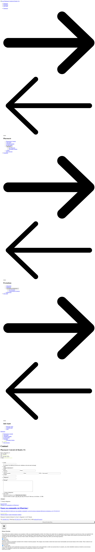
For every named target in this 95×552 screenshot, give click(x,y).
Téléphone (6, 477)
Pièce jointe (5, 493)
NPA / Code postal (43, 473)
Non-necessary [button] (5, 544)
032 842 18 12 (6, 455)
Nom (4, 469)
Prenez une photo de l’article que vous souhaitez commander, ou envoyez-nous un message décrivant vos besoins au (26, 511)
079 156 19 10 (17, 519)
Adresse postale (6, 473)
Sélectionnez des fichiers (21, 495)
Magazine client (9, 426)
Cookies (10, 514)
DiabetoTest (8, 292)
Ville (25, 473)
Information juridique (16, 514)
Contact (8, 150)
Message (5, 480)
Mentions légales (4, 514)
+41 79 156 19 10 (56, 511)
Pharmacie (5, 3)
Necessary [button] (4, 537)
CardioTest (8, 287)
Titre (4, 466)
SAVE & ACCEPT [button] (6, 549)
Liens (7, 429)
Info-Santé (5, 6)
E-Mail (5, 474)
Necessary (6, 539)
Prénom (5, 470)
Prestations (5, 4)
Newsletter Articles (13, 149)
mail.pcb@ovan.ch (8, 457)
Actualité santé (9, 427)
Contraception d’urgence (14, 291)
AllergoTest (8, 286)
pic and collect (9, 145)
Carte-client (8, 142)
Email (4, 462)
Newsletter (5, 439)
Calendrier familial (10, 143)
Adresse (5, 471)
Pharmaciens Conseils (11, 141)
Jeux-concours (9, 151)
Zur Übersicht (12, 147)
